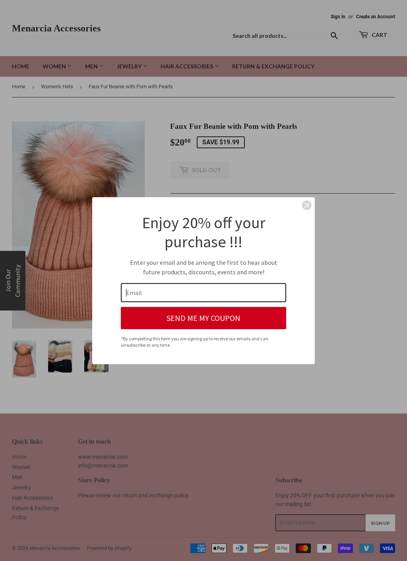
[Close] (307, 205)
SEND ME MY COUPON (203, 318)
